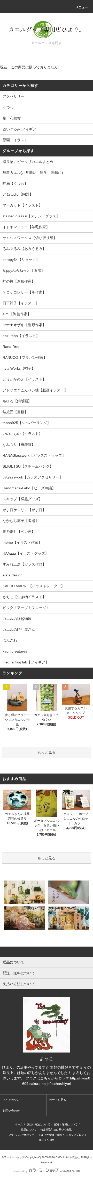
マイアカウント (12, 1099)
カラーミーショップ (13, 1157)
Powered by (20, 1171)
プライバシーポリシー (21, 1134)
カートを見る (57, 1099)
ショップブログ (75, 1134)
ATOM (50, 1140)
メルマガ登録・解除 (50, 1134)
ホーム (19, 1124)
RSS (41, 1140)
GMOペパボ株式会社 (68, 1157)
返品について (28, 1129)
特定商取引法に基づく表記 (56, 1129)
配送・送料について (66, 1124)
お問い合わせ (11, 1110)
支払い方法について (38, 1124)
